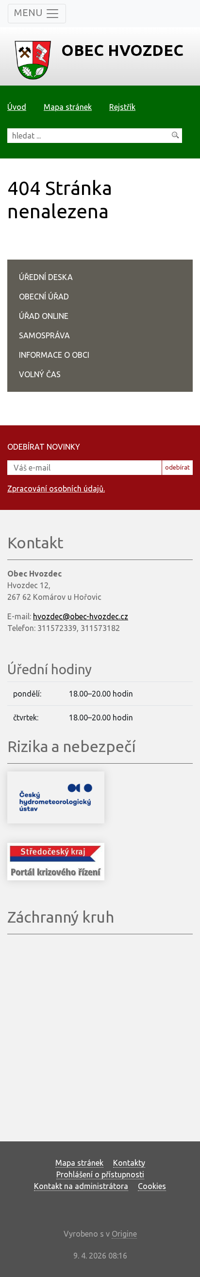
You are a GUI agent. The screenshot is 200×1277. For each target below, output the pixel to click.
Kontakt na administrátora (81, 1186)
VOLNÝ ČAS (40, 374)
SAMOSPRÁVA (44, 335)
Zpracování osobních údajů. (56, 488)
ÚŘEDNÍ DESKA (46, 277)
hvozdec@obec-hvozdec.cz (80, 616)
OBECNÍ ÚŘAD (44, 296)
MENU (29, 12)
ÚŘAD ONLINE (43, 316)
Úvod (16, 107)
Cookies (152, 1186)
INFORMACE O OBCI (54, 354)
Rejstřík (122, 107)
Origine (124, 1233)
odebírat (177, 467)
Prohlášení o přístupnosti (100, 1174)
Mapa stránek (68, 107)
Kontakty (129, 1162)
